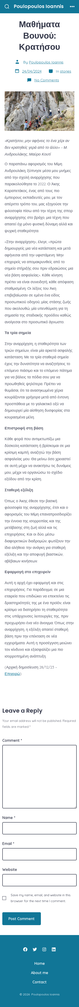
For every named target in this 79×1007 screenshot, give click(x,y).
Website (9, 869)
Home (39, 963)
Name (8, 817)
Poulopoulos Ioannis (46, 62)
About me (39, 972)
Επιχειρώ (12, 673)
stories (65, 71)
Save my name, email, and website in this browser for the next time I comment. (41, 898)
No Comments (46, 80)
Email (8, 843)
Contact (39, 982)
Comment (12, 740)
